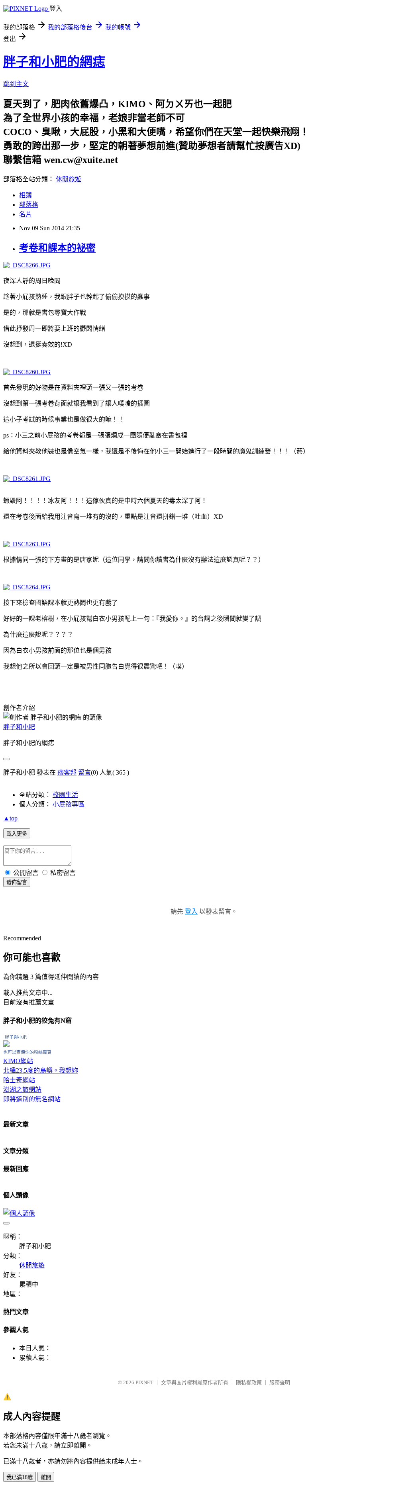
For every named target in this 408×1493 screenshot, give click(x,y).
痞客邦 (66, 772)
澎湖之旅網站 (22, 1089)
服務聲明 (279, 1382)
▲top (10, 818)
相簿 (25, 195)
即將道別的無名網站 (32, 1099)
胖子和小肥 (19, 727)
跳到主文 (16, 83)
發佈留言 (16, 882)
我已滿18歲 (19, 1477)
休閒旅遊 (68, 179)
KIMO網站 (18, 1060)
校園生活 (65, 794)
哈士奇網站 (19, 1080)
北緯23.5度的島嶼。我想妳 (40, 1070)
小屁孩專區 (68, 804)
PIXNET (144, 1382)
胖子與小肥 (16, 1037)
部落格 (28, 204)
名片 (25, 214)
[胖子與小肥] (6, 1044)
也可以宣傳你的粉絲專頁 (27, 1052)
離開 (46, 1477)
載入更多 (16, 834)
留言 (84, 772)
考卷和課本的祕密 (57, 248)
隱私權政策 (249, 1382)
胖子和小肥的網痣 (54, 62)
